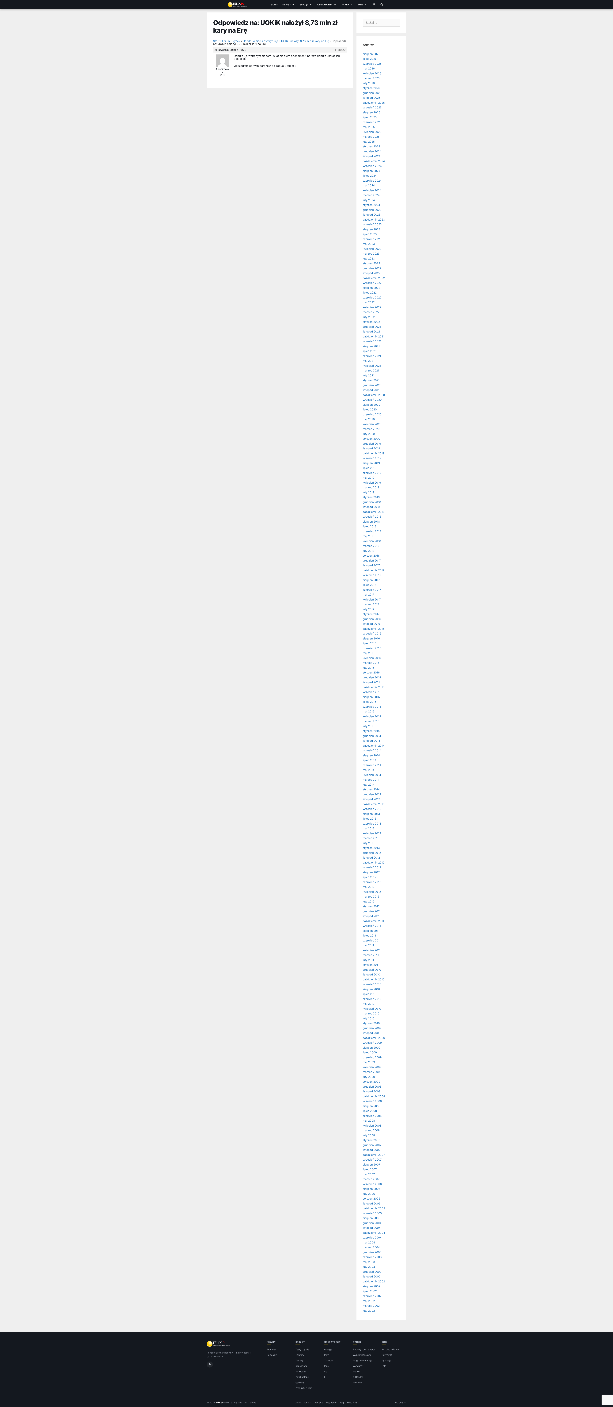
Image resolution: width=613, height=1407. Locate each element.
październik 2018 (373, 511)
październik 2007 (374, 1154)
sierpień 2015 (371, 697)
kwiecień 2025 (372, 132)
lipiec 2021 (369, 351)
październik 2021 (373, 336)
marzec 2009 (371, 1072)
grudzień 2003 (372, 1252)
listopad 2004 (372, 1227)
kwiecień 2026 (372, 73)
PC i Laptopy (302, 1377)
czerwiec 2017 (372, 589)
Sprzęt (304, 4)
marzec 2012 (371, 896)
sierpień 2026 (371, 54)
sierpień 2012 (371, 872)
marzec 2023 (371, 253)
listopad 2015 (371, 682)
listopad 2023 (371, 214)
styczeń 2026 (371, 88)
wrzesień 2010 (372, 984)
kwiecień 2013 (372, 833)
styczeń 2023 (371, 263)
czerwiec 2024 (372, 180)
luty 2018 (369, 550)
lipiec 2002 (370, 1291)
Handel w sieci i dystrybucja (261, 41)
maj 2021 (369, 360)
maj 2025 (369, 127)
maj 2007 (369, 1174)
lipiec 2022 (370, 292)
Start (274, 4)
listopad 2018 (371, 507)
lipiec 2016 (369, 643)
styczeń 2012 (371, 906)
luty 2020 (369, 434)
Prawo (356, 1371)
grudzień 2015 (372, 677)
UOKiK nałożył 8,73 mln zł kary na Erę (305, 41)
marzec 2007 (371, 1179)
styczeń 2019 (371, 497)
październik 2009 (374, 1038)
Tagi (342, 1402)
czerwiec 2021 (372, 356)
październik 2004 (374, 1232)
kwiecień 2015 (372, 716)
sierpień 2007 (371, 1164)
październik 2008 (374, 1096)
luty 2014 (369, 784)
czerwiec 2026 (372, 63)
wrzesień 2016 (372, 633)
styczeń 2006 (371, 1198)
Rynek (345, 4)
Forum (226, 41)
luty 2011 (368, 960)
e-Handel (358, 1377)
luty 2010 (369, 1018)
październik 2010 (374, 979)
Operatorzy (325, 4)
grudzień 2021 (372, 326)
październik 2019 (374, 453)
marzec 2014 (371, 779)
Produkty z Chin (303, 1388)
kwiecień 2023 (372, 248)
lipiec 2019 (369, 468)
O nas (298, 1402)
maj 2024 (369, 185)
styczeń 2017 (371, 614)
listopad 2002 (371, 1276)
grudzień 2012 (372, 852)
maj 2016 (369, 653)
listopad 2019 (371, 448)
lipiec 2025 (370, 117)
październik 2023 (374, 219)
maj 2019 (369, 477)
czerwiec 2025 (372, 122)
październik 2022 (374, 278)
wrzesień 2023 (372, 224)
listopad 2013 (371, 799)
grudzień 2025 (372, 93)
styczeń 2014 (371, 789)
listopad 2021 (371, 331)
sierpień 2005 (371, 1218)
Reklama (357, 1382)
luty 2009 (369, 1076)
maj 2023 (369, 243)
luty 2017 (369, 609)
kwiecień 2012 (372, 891)
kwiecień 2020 (372, 424)
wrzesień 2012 (372, 867)
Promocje (271, 1349)
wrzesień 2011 (372, 925)
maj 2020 (369, 419)
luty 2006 (369, 1193)
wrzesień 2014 (372, 750)
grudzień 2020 (372, 385)
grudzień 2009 (372, 1028)
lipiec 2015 (369, 701)
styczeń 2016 (371, 672)
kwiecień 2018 (372, 541)
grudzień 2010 (372, 969)
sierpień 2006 (371, 1188)
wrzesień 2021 (372, 341)
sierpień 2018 (371, 521)
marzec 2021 (371, 370)
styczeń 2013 (371, 847)
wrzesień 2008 (372, 1101)
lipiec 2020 (370, 409)
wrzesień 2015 (372, 692)
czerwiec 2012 (372, 882)
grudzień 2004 (372, 1223)
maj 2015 (369, 711)
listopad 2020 (371, 390)
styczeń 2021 (371, 380)
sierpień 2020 (371, 404)
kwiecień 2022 (372, 307)
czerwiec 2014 (372, 765)
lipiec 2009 (370, 1052)
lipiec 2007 (370, 1169)
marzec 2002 (371, 1305)
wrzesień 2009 (372, 1042)
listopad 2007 (371, 1149)
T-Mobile (328, 1360)
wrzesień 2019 (372, 458)
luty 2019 (369, 492)
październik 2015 (373, 687)
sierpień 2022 (371, 287)
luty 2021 (369, 375)
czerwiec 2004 (372, 1237)
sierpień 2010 (371, 989)
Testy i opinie (302, 1349)
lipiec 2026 (370, 58)
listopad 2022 (371, 273)
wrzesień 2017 (372, 575)
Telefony (299, 1354)
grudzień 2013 (372, 794)
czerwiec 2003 (372, 1257)
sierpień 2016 (371, 638)
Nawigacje (300, 1371)
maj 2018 (369, 536)
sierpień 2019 (371, 463)
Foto (384, 1366)
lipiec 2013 (369, 818)
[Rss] (210, 1364)
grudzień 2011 (372, 911)
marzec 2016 (371, 662)
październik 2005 (374, 1208)
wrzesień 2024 (372, 166)
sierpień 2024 (371, 170)
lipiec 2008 (370, 1111)
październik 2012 (373, 862)
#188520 (340, 49)
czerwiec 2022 (372, 297)
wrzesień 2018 (372, 516)
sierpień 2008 (371, 1106)
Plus (326, 1366)
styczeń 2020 (371, 438)
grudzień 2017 (372, 560)
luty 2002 (369, 1310)
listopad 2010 (371, 974)
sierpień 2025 (371, 112)
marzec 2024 (371, 195)
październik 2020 (374, 395)
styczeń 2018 (371, 555)
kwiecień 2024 (372, 190)
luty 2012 (369, 901)
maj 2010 (369, 1003)
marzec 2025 (371, 136)
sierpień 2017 (371, 580)
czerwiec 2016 (372, 648)
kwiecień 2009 (372, 1067)
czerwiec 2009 (372, 1057)
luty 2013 (369, 843)
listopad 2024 (371, 156)
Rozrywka (387, 1354)
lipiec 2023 (370, 234)
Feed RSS (352, 1402)
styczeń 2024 (371, 204)
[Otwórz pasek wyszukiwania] (382, 4)
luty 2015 (369, 726)
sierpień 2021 (371, 346)
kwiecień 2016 (372, 658)
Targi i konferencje (362, 1360)
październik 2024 (374, 161)
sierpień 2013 (371, 813)
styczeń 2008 (371, 1140)
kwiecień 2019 (372, 482)
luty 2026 (369, 83)
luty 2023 (369, 258)
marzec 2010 (371, 1013)
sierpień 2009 (371, 1047)
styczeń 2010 (371, 1023)
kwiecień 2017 (372, 599)
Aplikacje (386, 1360)
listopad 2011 (371, 916)
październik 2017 (373, 570)
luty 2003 (369, 1266)
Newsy (286, 4)
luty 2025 (369, 141)
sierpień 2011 (371, 930)
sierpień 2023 (371, 229)
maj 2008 (369, 1120)
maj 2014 (369, 770)
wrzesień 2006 (372, 1184)
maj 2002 (369, 1301)
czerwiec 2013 (372, 823)
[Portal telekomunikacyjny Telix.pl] (218, 1344)
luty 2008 (369, 1135)
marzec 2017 (371, 604)
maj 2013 (369, 828)
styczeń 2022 (371, 321)
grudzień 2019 (372, 443)
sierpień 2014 (371, 755)
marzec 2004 (371, 1247)
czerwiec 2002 (372, 1296)
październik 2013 (374, 804)
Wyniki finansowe (362, 1354)
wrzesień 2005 (372, 1213)
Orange (328, 1349)
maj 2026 (369, 68)
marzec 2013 (371, 838)
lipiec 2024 (370, 175)
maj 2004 (369, 1242)
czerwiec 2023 (372, 239)
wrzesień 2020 (372, 399)
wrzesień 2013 (372, 809)
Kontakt (308, 1402)
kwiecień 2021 (372, 365)
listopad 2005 (371, 1203)
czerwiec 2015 (372, 706)
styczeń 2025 (371, 146)
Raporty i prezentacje (364, 1349)
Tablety (299, 1360)
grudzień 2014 (372, 736)
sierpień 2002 (371, 1286)
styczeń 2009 (371, 1081)
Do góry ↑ (400, 1402)
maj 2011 (368, 945)
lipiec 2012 (369, 877)
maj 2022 (369, 302)
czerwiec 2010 (372, 999)
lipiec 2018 (369, 526)
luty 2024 (369, 200)
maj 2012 (369, 886)
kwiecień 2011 (372, 950)
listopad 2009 (372, 1033)
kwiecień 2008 (372, 1125)
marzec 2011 (371, 955)
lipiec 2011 (369, 935)
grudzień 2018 (372, 502)
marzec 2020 (371, 429)
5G (325, 1371)
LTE (326, 1377)
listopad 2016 (371, 623)
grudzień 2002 (372, 1271)
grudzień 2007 (372, 1145)
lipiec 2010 (369, 994)
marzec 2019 (371, 487)
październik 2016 (374, 628)
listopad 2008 (371, 1091)
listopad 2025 (371, 97)
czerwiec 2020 (372, 414)
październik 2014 (374, 745)
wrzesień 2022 (372, 282)
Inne (360, 4)
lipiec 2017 (369, 584)
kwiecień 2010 (372, 1008)
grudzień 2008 (372, 1086)
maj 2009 (369, 1062)
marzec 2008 (371, 1130)
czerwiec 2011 (372, 940)
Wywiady (358, 1366)
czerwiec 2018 (372, 531)
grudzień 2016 (372, 619)
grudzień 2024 (372, 151)
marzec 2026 (371, 78)
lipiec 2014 (369, 760)
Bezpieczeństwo (390, 1349)
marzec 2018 (371, 545)
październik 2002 (374, 1281)
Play (326, 1354)
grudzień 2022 (372, 268)
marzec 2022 (371, 312)
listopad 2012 (371, 857)
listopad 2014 (371, 740)
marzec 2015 (371, 721)
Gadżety (299, 1382)
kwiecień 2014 (372, 774)
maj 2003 (369, 1262)
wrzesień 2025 (372, 107)
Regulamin (331, 1402)
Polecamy (272, 1354)
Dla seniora (301, 1366)
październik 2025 (374, 102)
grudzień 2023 (372, 209)
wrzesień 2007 (372, 1159)
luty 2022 (369, 317)
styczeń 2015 (371, 731)
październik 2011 (373, 921)
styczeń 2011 (371, 964)
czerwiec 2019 (372, 472)
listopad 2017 (371, 565)
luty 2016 (369, 667)
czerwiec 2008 (372, 1115)
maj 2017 (369, 594)
